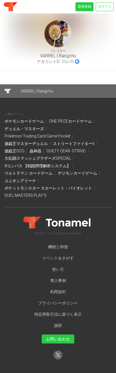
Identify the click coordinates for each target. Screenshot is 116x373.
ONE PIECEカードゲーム (71, 121)
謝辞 (58, 325)
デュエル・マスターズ (25, 128)
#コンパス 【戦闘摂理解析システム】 (38, 166)
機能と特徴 (58, 247)
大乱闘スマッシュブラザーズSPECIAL (38, 158)
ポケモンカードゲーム (25, 121)
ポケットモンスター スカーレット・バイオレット (49, 188)
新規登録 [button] (84, 6)
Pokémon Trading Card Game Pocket (38, 136)
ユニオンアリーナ (21, 180)
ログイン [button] (104, 6)
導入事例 (58, 280)
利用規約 (58, 292)
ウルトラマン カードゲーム (29, 173)
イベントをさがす (58, 258)
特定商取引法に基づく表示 (58, 314)
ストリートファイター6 (74, 143)
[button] (77, 61)
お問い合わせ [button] (58, 339)
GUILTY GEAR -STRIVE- (66, 151)
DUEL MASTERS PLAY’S (25, 195)
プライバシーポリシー (58, 303)
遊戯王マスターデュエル (27, 143)
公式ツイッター (58, 359)
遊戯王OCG (15, 151)
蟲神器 (36, 151)
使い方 (58, 269)
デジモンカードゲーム (78, 173)
